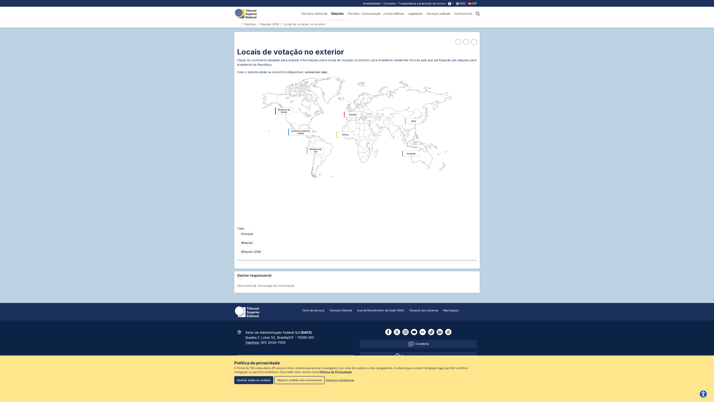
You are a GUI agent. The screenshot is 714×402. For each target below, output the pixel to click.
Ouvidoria (389, 3)
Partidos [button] (354, 13)
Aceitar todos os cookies (254, 380)
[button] (478, 13)
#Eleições (247, 242)
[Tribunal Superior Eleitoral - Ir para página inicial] (246, 13)
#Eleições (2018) (251, 251)
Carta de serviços (313, 310)
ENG (462, 3)
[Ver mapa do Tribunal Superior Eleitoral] (241, 332)
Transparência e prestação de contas (422, 3)
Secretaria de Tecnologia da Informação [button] (266, 286)
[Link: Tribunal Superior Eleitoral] (247, 311)
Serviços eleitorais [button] (314, 13)
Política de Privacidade (335, 372)
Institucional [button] (463, 13)
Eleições (250, 24)
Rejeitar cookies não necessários (299, 380)
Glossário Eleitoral (340, 310)
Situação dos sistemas (423, 310)
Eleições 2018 (269, 24)
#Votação (247, 233)
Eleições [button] (337, 13)
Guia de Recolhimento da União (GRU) (380, 310)
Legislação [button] (415, 13)
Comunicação (371, 13)
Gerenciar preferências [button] (340, 380)
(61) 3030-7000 (273, 342)
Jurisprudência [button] (393, 13)
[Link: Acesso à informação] (450, 3)
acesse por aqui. (316, 72)
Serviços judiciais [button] (438, 13)
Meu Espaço (451, 310)
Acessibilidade (371, 3)
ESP (474, 3)
